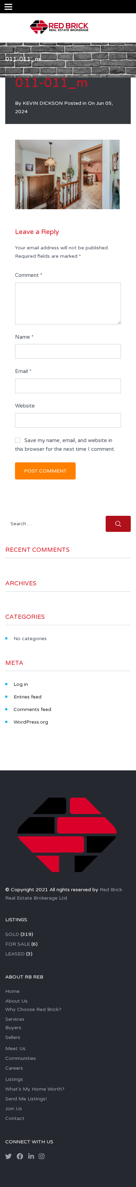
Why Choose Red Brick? (33, 1009)
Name (24, 337)
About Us (16, 1001)
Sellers (12, 1037)
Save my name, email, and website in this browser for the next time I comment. (65, 445)
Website (25, 406)
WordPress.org (31, 722)
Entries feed (27, 697)
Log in (21, 684)
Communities (20, 1058)
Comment (28, 275)
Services (14, 1019)
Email (23, 371)
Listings (14, 1079)
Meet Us (15, 1049)
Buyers (13, 1028)
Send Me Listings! (26, 1099)
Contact (14, 1118)
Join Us (13, 1109)
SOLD (12, 934)
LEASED (15, 954)
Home (12, 991)
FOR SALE (17, 944)
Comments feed (32, 709)
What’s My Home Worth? (35, 1089)
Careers (14, 1068)
